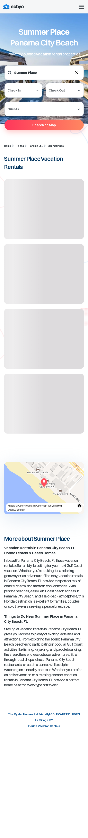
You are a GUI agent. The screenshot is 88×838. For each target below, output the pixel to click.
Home (7, 145)
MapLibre (12, 505)
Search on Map (44, 125)
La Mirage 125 (44, 720)
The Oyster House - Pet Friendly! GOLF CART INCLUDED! (44, 714)
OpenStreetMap (16, 509)
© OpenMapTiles (42, 505)
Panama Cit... (36, 145)
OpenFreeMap (26, 505)
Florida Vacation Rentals (44, 726)
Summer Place (56, 145)
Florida (20, 145)
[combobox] (39, 73)
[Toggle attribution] (79, 505)
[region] (44, 488)
